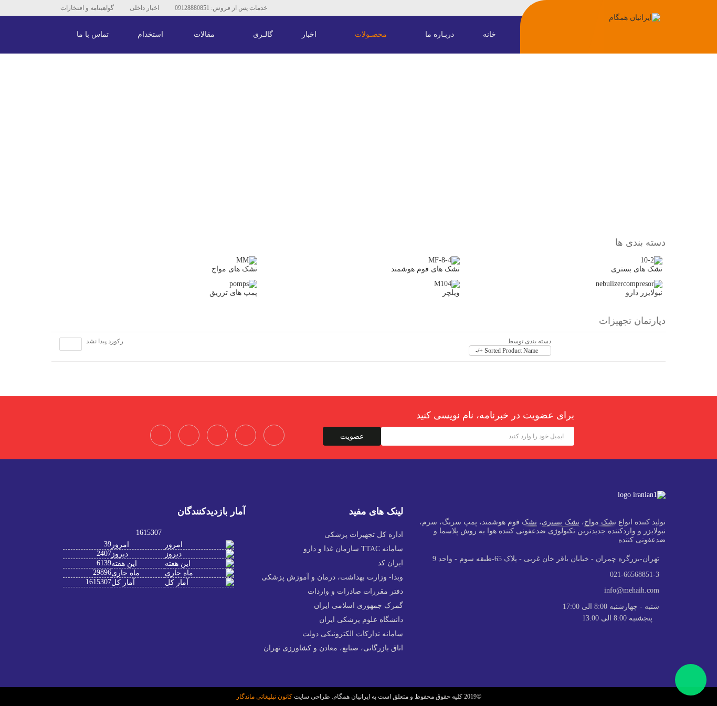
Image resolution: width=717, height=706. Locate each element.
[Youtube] (340, 8)
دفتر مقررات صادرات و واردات (355, 591)
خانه (490, 34)
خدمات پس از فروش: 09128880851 (221, 8)
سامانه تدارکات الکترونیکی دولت (352, 634)
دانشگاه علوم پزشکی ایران (361, 620)
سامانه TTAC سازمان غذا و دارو (353, 549)
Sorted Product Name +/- (507, 350)
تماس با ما (94, 34)
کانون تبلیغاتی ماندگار (264, 696)
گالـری (264, 34)
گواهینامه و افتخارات (87, 8)
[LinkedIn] (356, 8)
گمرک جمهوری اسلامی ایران (358, 605)
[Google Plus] (273, 435)
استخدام (150, 34)
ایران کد (390, 563)
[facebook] (293, 8)
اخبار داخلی (144, 8)
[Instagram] (372, 8)
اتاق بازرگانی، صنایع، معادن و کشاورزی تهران (333, 648)
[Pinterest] (325, 8)
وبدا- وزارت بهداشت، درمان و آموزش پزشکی (332, 577)
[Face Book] (160, 435)
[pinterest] (217, 435)
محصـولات (372, 34)
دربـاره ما (440, 34)
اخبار (310, 34)
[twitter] (309, 8)
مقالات (205, 34)
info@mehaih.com (631, 590)
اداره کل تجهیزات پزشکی (363, 535)
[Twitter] (188, 435)
